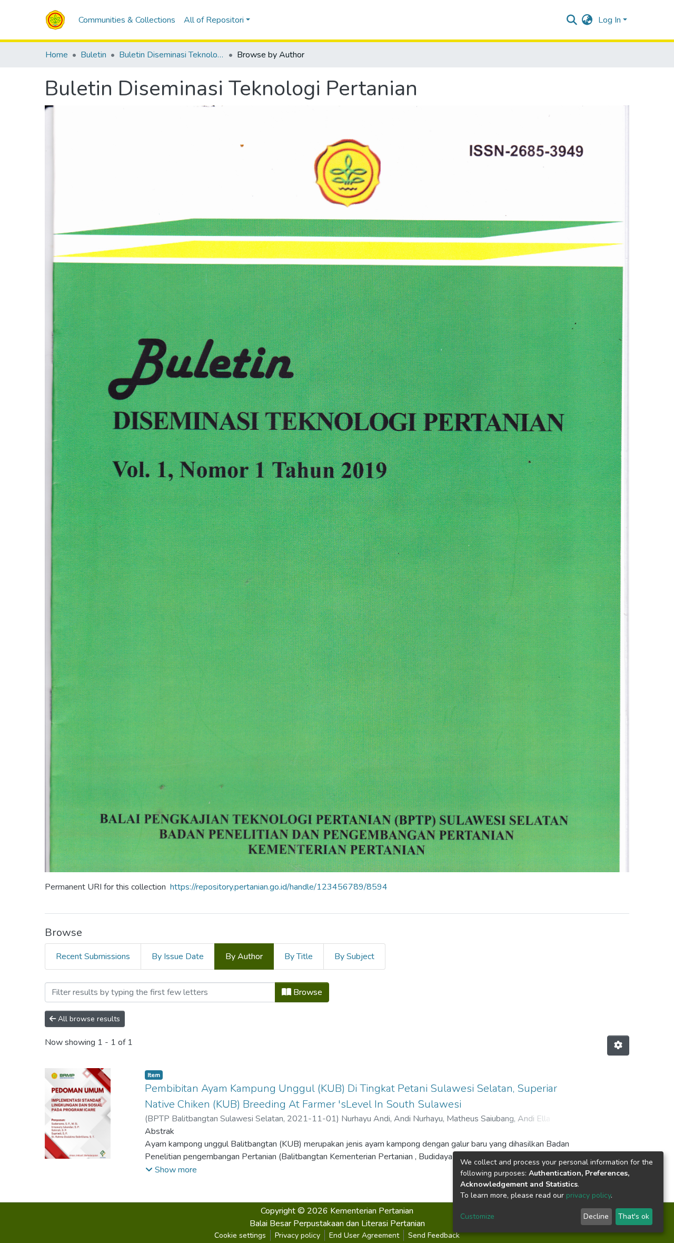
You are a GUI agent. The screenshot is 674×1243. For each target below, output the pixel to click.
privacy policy (588, 1195)
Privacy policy (297, 1235)
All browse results (88, 1019)
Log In (609, 20)
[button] (587, 20)
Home (56, 55)
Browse (306, 992)
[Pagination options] (618, 1045)
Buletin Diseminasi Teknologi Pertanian (171, 55)
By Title (298, 956)
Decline (596, 1216)
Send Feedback (434, 1235)
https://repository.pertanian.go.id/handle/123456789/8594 (279, 887)
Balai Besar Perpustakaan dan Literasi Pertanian (337, 1223)
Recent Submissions (93, 956)
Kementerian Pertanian (371, 1211)
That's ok (633, 1216)
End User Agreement (364, 1235)
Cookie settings (240, 1235)
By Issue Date (178, 956)
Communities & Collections (126, 20)
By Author (244, 956)
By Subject (354, 956)
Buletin (93, 55)
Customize (477, 1216)
